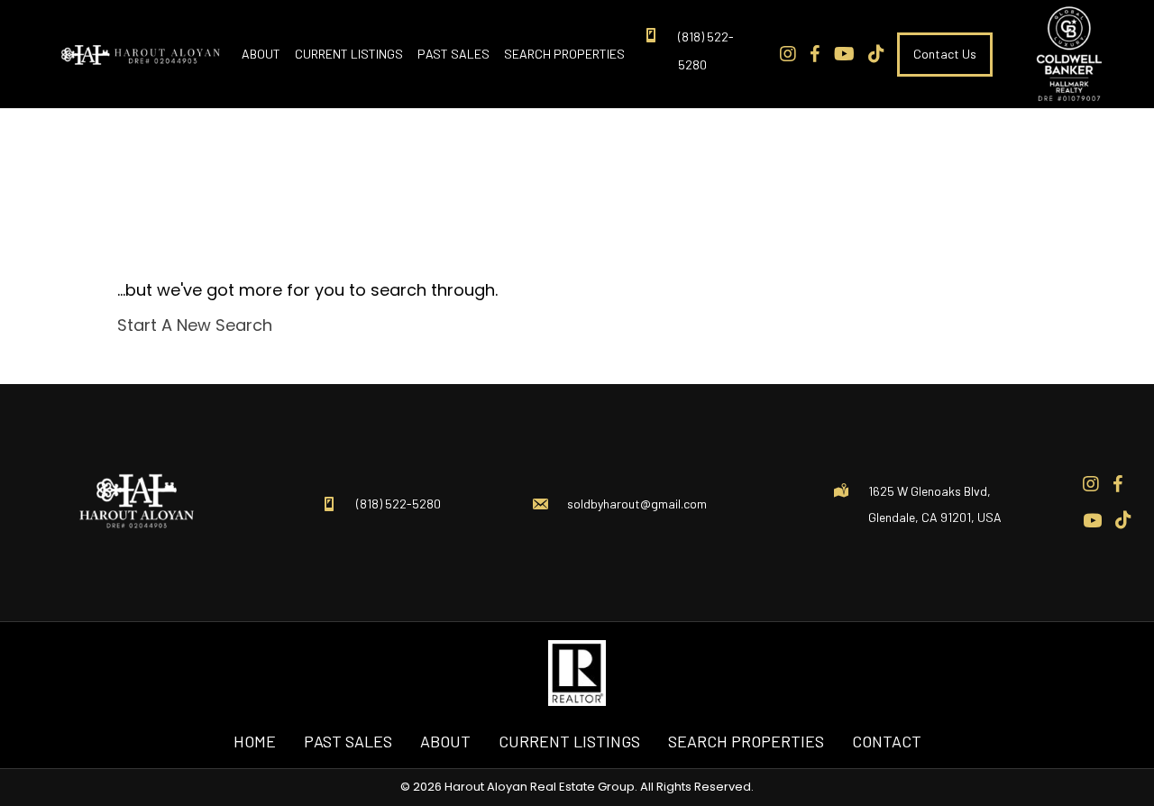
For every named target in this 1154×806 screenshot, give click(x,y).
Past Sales (348, 741)
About (445, 741)
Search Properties (746, 741)
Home (255, 741)
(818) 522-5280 (398, 503)
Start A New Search (194, 325)
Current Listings (569, 741)
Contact (886, 741)
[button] (945, 54)
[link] (261, 54)
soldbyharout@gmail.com (637, 503)
